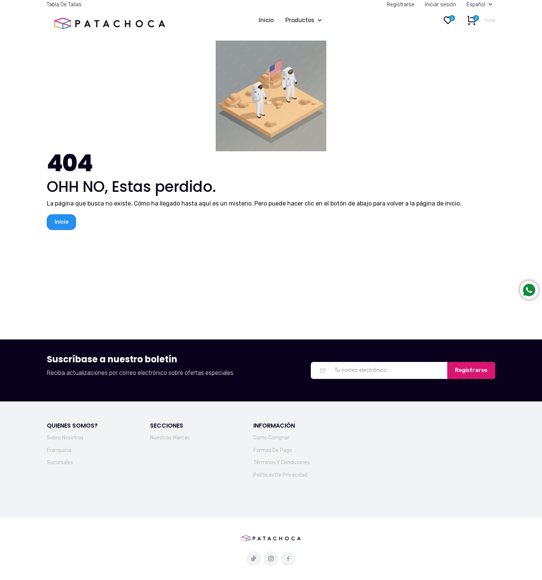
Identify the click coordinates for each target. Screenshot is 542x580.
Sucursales (60, 462)
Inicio (266, 20)
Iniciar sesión (440, 4)
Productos (299, 20)
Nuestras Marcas (170, 438)
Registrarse (400, 4)
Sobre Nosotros (65, 438)
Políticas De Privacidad (280, 475)
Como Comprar (271, 438)
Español (475, 4)
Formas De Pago (272, 450)
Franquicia (59, 450)
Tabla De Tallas (64, 4)
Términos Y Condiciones (281, 462)
